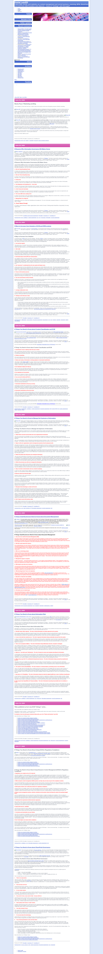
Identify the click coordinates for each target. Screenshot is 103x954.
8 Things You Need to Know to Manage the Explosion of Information (35, 418)
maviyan (19, 32)
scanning (66, 740)
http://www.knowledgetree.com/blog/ (38, 755)
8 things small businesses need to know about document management (31, 724)
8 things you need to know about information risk (27, 723)
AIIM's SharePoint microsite (44, 855)
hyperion (54, 319)
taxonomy (20, 409)
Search (15, 409)
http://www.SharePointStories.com (21, 523)
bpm (24, 740)
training (66, 319)
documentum (45, 319)
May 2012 (20, 74)
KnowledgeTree (32, 752)
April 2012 (20, 75)
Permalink (41, 215)
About (29, 62)
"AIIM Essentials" (64, 527)
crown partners (30, 319)
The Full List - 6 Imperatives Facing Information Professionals (24, 36)
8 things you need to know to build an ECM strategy (28, 720)
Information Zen (17, 308)
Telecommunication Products (23, 49)
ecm (24, 140)
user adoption (17, 320)
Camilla (19, 53)
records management (55, 217)
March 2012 (20, 76)
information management (37, 508)
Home (19, 8)
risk (51, 508)
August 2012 (20, 71)
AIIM (64, 229)
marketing (32, 140)
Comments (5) (30, 603)
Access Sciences (37, 849)
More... (15, 79)
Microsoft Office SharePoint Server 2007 (36, 860)
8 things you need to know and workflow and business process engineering (32, 731)
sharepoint (63, 319)
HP (30, 508)
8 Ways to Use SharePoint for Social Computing (24, 45)
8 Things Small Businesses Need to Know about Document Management (36, 516)
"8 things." (46, 158)
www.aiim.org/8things (38, 525)
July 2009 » (24, 97)
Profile (19, 10)
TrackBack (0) (52, 215)
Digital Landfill (21, 2)
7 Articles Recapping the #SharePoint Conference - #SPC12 (23, 47)
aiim (22, 217)
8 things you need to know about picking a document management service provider (34, 732)
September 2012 (21, 70)
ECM (23, 238)
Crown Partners (34, 228)
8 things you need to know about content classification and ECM (30, 726)
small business (47, 605)
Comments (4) (30, 317)
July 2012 (19, 72)
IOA (58, 408)
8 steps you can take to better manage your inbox (27, 717)
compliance (25, 217)
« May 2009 (16, 97)
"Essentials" (26, 856)
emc (51, 319)
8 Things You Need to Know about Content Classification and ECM (34, 329)
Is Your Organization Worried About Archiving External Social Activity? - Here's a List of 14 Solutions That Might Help (24, 51)
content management (32, 217)
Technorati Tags (17, 140)
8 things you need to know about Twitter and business (28, 718)
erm (40, 217)
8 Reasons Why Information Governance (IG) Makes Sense (32, 149)
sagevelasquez (21, 46)
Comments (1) (46, 215)
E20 (51, 408)
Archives (19, 9)
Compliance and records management (30, 215)
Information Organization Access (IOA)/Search (46, 344)
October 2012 (20, 69)
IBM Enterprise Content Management (33, 332)
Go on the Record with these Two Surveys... (24, 54)
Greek (19, 55)
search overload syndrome (43, 140)
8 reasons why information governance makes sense (28, 728)
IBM (56, 408)
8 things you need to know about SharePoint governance (29, 721)
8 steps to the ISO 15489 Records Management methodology (30, 729)
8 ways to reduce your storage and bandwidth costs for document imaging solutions (34, 733)
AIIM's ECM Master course (43, 522)
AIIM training (51, 123)
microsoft (36, 140)
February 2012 (20, 77)
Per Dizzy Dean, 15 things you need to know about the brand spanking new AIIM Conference (25, 30)
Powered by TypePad (22, 951)
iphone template (21, 28)
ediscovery (39, 698)
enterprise (28, 508)
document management (37, 319)
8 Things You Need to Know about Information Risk (30, 614)
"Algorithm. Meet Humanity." (35, 128)
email (24, 508)
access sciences (24, 944)
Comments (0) (30, 506)
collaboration (23, 319)
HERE (68, 159)
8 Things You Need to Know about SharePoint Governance (32, 847)
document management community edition (42, 753)
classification (23, 408)
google (27, 140)
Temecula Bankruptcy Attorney (24, 41)
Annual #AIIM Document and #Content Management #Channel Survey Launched (25, 33)
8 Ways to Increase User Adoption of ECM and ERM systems (32, 226)
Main (21, 97)
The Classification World (31, 337)
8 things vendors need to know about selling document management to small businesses (35, 719)
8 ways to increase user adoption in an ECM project (28, 727)
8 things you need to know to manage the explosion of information (30, 725)
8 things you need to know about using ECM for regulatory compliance (31, 722)
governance (43, 217)
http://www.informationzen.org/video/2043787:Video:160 (45, 308)
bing (22, 140)
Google (53, 408)
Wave (23, 409)
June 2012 (20, 73)
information (48, 217)
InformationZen (59, 619)
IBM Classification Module (58, 331)
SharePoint (17, 869)
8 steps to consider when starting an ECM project (27, 730)
